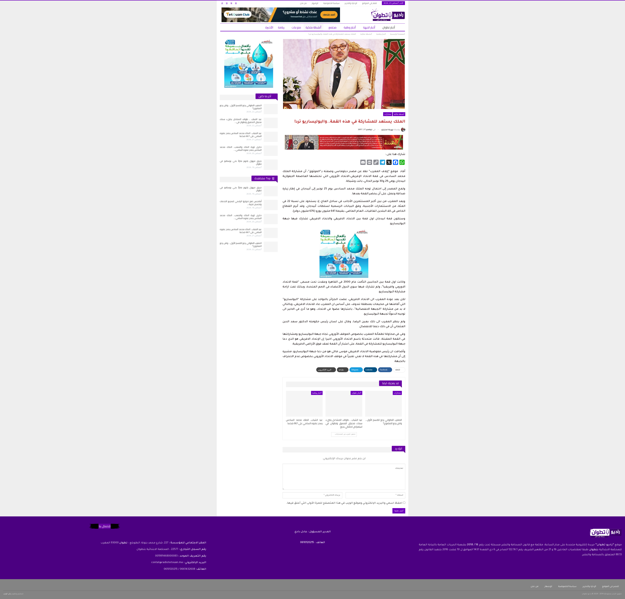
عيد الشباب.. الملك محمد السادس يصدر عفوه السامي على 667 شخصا (241, 134)
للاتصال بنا (105, 526)
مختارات (387, 114)
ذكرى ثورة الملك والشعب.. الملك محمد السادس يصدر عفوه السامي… (241, 148)
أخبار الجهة (369, 27)
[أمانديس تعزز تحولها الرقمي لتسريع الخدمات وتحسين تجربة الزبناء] (271, 205)
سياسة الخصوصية (331, 3)
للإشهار (315, 3)
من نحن (303, 3)
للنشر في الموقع (369, 3)
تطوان (593, 549)
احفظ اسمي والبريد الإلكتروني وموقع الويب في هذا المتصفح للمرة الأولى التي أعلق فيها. (344, 503)
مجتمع (332, 27)
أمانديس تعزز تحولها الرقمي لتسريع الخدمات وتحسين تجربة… (241, 202)
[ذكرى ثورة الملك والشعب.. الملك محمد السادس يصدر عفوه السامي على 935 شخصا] (271, 151)
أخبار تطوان (388, 27)
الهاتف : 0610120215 (312, 542)
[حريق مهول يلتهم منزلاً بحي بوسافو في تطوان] (271, 165)
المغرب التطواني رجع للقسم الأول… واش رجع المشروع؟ (241, 106)
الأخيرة (269, 27)
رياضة (281, 27)
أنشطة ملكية (313, 27)
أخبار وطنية (350, 27)
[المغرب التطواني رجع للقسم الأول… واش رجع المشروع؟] (383, 404)
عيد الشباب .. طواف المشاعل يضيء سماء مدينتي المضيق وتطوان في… (241, 120)
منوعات (296, 27)
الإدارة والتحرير (351, 3)
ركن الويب (7, 594)
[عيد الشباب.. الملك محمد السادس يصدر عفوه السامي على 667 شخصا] (304, 404)
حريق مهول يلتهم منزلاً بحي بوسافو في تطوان (241, 162)
